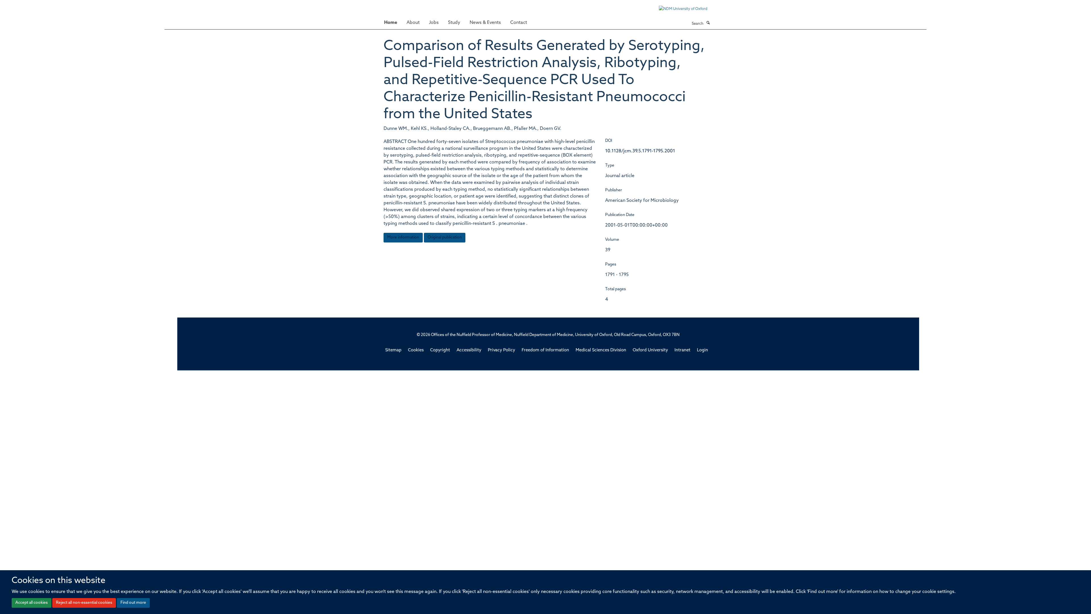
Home (390, 22)
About (413, 22)
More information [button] (403, 237)
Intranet (682, 350)
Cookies (416, 350)
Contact (518, 22)
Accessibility (469, 350)
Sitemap (393, 350)
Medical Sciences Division (601, 350)
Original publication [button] (445, 237)
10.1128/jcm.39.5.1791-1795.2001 (640, 151)
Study (454, 22)
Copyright (440, 350)
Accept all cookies (31, 603)
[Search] (708, 23)
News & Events (485, 22)
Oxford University (650, 350)
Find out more (133, 603)
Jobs (434, 22)
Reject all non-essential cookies (84, 603)
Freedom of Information (545, 350)
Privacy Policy (501, 350)
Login (702, 350)
